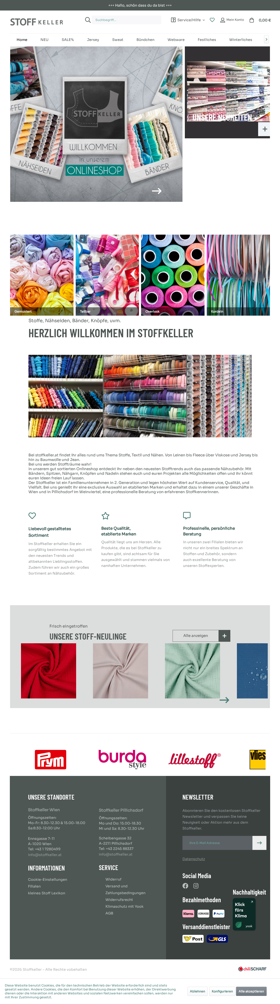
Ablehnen (197, 991)
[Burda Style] (122, 759)
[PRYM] (50, 759)
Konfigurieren (222, 991)
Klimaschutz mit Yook (124, 906)
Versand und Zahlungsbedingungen (125, 889)
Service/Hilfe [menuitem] (189, 19)
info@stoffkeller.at (45, 855)
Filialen (34, 886)
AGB (109, 913)
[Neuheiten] (229, 91)
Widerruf (113, 879)
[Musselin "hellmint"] (192, 671)
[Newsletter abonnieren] (259, 843)
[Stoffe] (96, 124)
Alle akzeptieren (251, 991)
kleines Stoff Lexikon (46, 893)
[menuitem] (122, 18)
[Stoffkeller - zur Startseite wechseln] (36, 21)
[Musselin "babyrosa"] (120, 671)
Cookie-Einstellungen (47, 879)
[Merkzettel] (212, 20)
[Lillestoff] (194, 759)
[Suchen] (87, 20)
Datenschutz (193, 859)
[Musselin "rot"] (48, 671)
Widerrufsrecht (119, 899)
